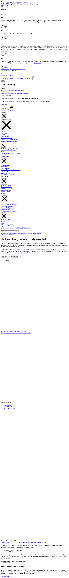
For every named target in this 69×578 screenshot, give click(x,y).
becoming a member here (25, 253)
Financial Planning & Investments (10, 170)
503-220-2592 (8, 406)
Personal (4, 112)
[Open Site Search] (33, 78)
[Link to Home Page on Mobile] (7, 75)
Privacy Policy (44, 542)
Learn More (4, 104)
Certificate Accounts (6, 138)
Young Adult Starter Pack (8, 136)
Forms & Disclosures (30, 542)
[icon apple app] (21, 2)
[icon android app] (9, 2)
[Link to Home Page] (7, 111)
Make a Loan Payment (7, 174)
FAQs (24, 78)
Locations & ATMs (9, 408)
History (3, 221)
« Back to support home (7, 234)
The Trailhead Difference (8, 220)
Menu (11, 106)
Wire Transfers (5, 176)
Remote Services (5, 173)
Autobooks (4, 193)
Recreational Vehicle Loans (8, 150)
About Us (4, 212)
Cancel (3, 576)
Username (3, 88)
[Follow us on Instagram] (36, 538)
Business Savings (6, 185)
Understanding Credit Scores (9, 211)
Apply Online (5, 78)
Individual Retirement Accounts (10, 139)
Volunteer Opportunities (7, 225)
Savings (3, 134)
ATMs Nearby (5, 109)
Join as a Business (6, 190)
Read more (37, 63)
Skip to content (5, 69)
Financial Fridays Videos (8, 208)
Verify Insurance (19, 542)
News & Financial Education (9, 204)
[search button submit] (18, 74)
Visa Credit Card (5, 133)
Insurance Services (6, 171)
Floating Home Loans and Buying (10, 153)
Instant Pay (4, 166)
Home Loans (4, 151)
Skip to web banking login (17, 69)
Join (2, 226)
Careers (3, 223)
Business (4, 178)
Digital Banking (5, 165)
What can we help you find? (9, 72)
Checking (3, 131)
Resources (4, 195)
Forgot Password (19, 90)
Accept (7, 576)
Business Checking (6, 187)
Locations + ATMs (14, 78)
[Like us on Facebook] (36, 474)
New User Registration (7, 90)
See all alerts (4, 12)
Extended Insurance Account (9, 141)
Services (4, 158)
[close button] (2, 2)
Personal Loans (5, 155)
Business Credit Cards (7, 188)
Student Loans (5, 156)
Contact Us (29, 78)
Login (2, 92)
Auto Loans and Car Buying (9, 148)
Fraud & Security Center (8, 209)
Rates (20, 78)
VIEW (2, 5)
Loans (3, 143)
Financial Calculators (7, 206)
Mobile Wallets (5, 168)
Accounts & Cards (6, 119)
